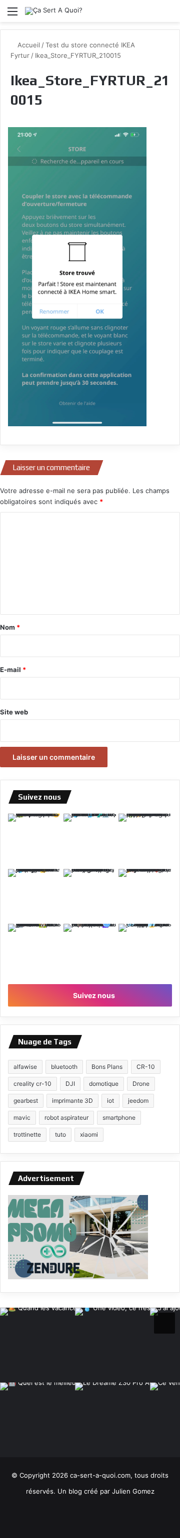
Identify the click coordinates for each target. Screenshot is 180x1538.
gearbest (26, 1100)
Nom (10, 627)
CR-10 (145, 1066)
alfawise (25, 1066)
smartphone (119, 1117)
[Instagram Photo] (35, 840)
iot (110, 1100)
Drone (141, 1083)
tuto (60, 1134)
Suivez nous (93, 995)
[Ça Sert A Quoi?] (53, 11)
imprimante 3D (72, 1100)
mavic (22, 1117)
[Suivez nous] (164, 1322)
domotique (103, 1083)
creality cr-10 (33, 1083)
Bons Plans (107, 1066)
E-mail (13, 670)
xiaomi (89, 1134)
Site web (14, 712)
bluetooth (64, 1066)
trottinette (27, 1134)
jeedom (138, 1100)
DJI (70, 1083)
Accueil (28, 45)
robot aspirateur (66, 1117)
